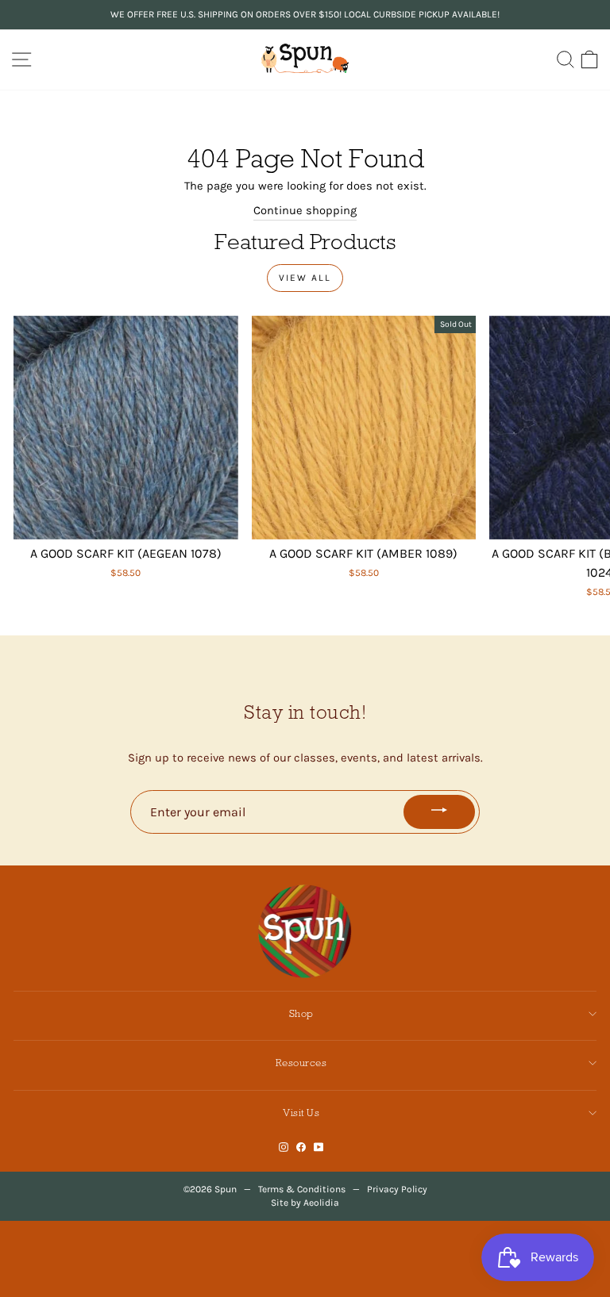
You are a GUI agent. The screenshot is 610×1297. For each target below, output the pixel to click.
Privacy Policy (397, 1189)
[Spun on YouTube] (319, 1147)
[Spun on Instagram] (283, 1147)
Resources (301, 1063)
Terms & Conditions (302, 1189)
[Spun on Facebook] (301, 1147)
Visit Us (301, 1113)
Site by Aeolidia (305, 1202)
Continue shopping (305, 210)
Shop (301, 1013)
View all (305, 277)
